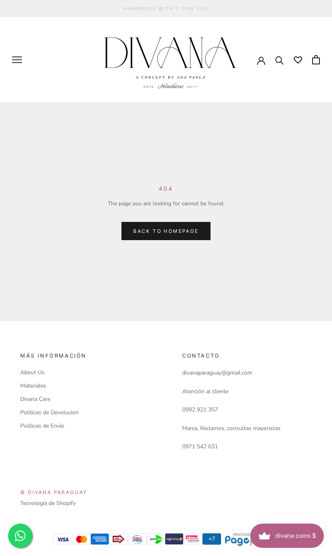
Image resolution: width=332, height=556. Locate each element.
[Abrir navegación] (17, 59)
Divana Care (35, 399)
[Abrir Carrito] (316, 59)
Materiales (33, 386)
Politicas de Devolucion (49, 412)
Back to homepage (165, 231)
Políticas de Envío (42, 426)
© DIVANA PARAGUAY (53, 492)
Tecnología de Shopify (48, 503)
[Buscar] (279, 59)
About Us (32, 372)
